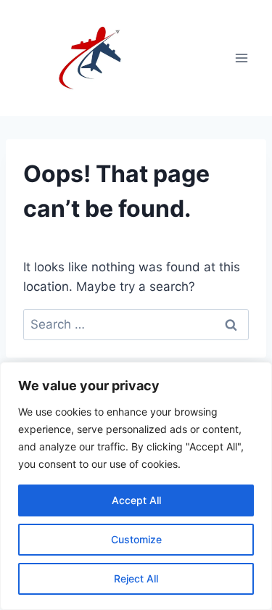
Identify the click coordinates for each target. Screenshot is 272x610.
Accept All (136, 500)
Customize (136, 539)
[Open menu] (241, 57)
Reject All (136, 578)
